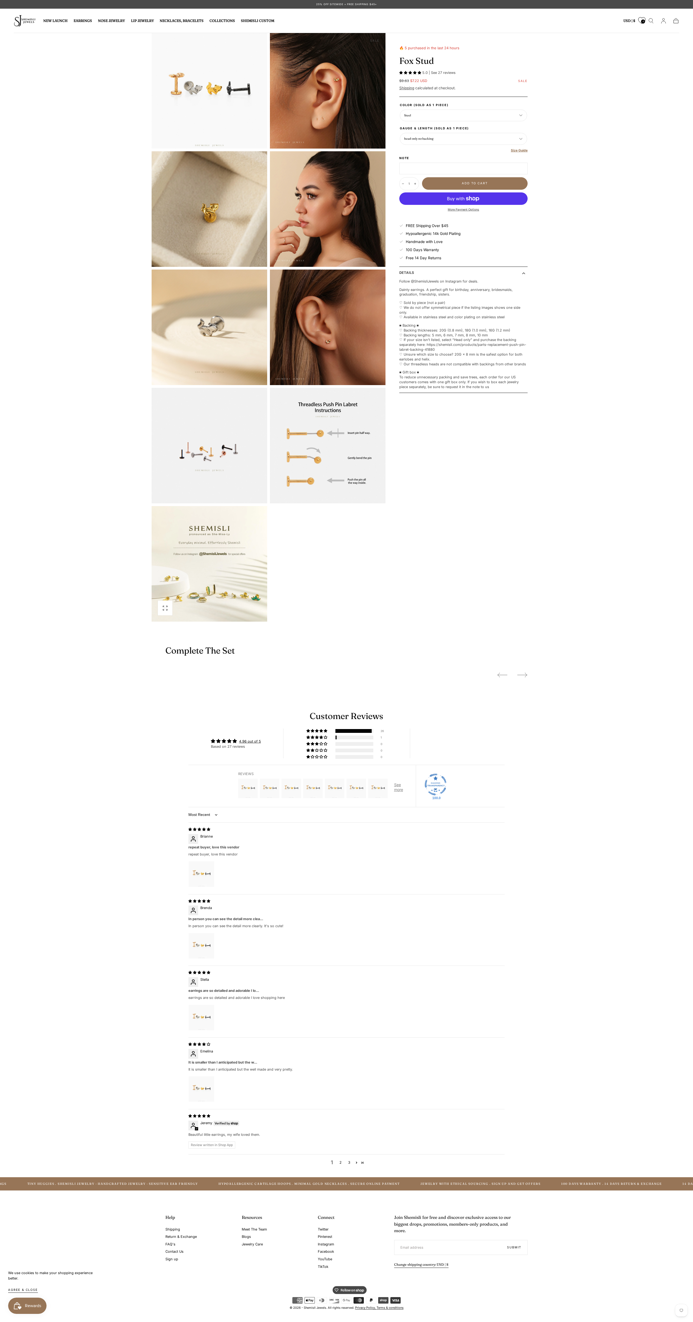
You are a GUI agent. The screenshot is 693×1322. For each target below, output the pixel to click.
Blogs (246, 1237)
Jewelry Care (252, 1244)
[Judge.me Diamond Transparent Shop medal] (435, 784)
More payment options (463, 209)
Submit (514, 1247)
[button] (629, 22)
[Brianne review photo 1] (201, 874)
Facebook (326, 1251)
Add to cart (475, 183)
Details (406, 273)
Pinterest (325, 1237)
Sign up (171, 1259)
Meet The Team (254, 1229)
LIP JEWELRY (142, 21)
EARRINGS (83, 21)
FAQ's (170, 1244)
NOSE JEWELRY (111, 21)
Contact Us (174, 1251)
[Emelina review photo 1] (201, 1089)
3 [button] (349, 1162)
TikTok (323, 1267)
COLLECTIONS (222, 21)
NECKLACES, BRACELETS (182, 21)
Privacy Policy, (366, 1308)
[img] (199, 829)
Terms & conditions (390, 1308)
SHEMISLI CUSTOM (257, 21)
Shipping (406, 88)
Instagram (326, 1244)
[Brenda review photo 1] (201, 946)
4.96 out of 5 (250, 741)
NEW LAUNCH (55, 21)
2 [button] (340, 1162)
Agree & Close (23, 1290)
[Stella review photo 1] (201, 1018)
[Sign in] (663, 21)
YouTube (325, 1259)
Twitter (323, 1229)
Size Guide (519, 150)
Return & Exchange (181, 1237)
